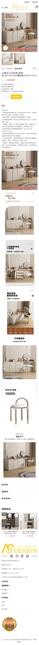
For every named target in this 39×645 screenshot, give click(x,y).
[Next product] (36, 68)
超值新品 (9, 68)
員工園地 (4, 609)
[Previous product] (32, 68)
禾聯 (3, 605)
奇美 (3, 602)
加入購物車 (16, 97)
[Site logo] (19, 7)
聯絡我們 (4, 593)
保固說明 (4, 590)
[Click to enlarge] (5, 48)
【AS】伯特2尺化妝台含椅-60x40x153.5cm (10, 532)
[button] (16, 515)
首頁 (3, 68)
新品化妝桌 (18, 68)
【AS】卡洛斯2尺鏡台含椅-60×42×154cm (28, 532)
